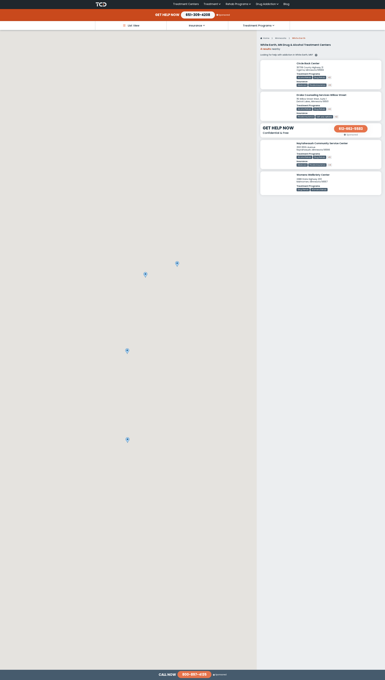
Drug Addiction (266, 4)
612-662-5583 (351, 128)
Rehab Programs (237, 4)
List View (133, 25)
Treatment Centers (186, 4)
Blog (286, 4)
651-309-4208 (198, 14)
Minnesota (280, 38)
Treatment (211, 4)
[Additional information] (316, 54)
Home (266, 38)
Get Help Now (167, 15)
